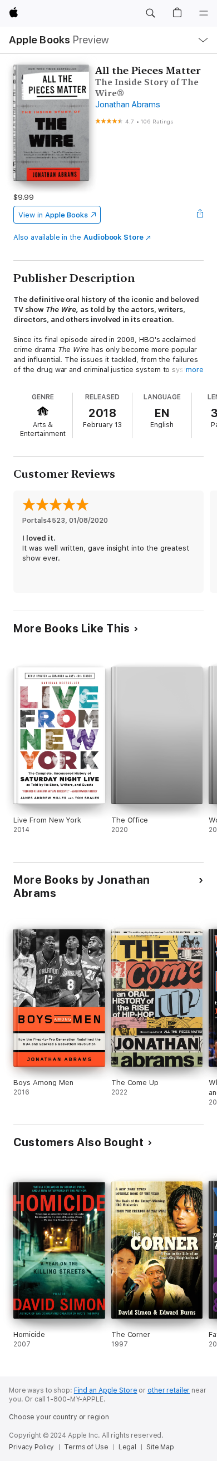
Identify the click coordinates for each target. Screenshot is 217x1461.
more (195, 369)
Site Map (160, 1447)
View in (53, 215)
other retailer (168, 1390)
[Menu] (203, 13)
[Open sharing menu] (200, 215)
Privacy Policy (31, 1447)
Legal (127, 1447)
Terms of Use (86, 1447)
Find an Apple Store (105, 1390)
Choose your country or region (59, 1417)
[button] (150, 13)
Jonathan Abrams (127, 105)
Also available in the (78, 237)
